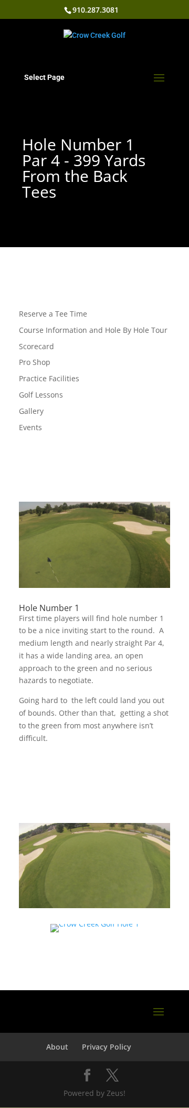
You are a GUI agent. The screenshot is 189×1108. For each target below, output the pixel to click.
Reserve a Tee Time (53, 314)
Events (30, 427)
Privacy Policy (106, 1047)
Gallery (31, 411)
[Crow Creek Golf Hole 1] (94, 932)
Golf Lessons (41, 395)
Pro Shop (34, 362)
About (57, 1047)
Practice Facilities (49, 378)
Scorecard (36, 346)
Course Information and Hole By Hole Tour (93, 330)
